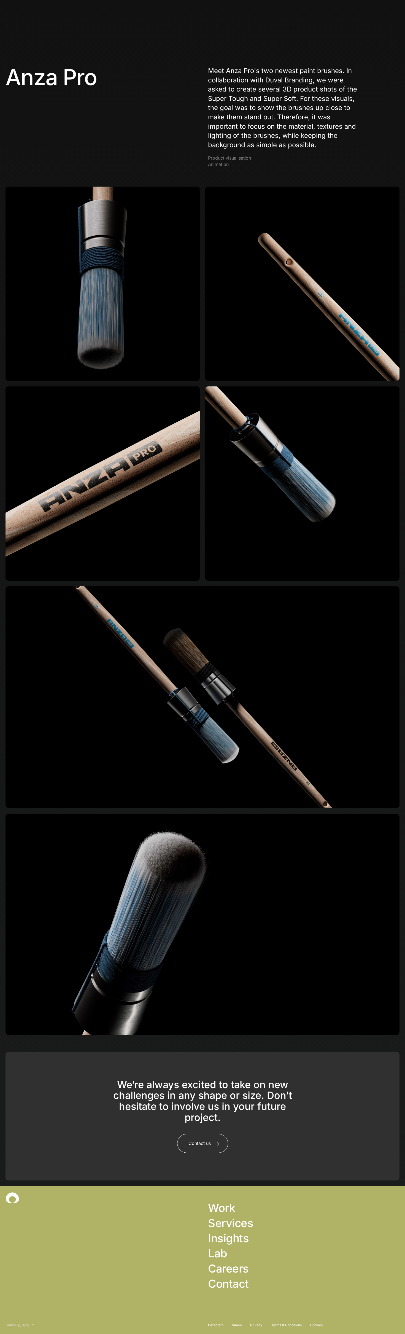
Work (221, 1208)
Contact (228, 1283)
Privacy (256, 1325)
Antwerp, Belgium (20, 1325)
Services (230, 1223)
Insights (228, 1238)
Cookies (316, 1325)
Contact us (369, 13)
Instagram (216, 1325)
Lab (217, 1253)
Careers (228, 1268)
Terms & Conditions (286, 1325)
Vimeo (237, 1325)
